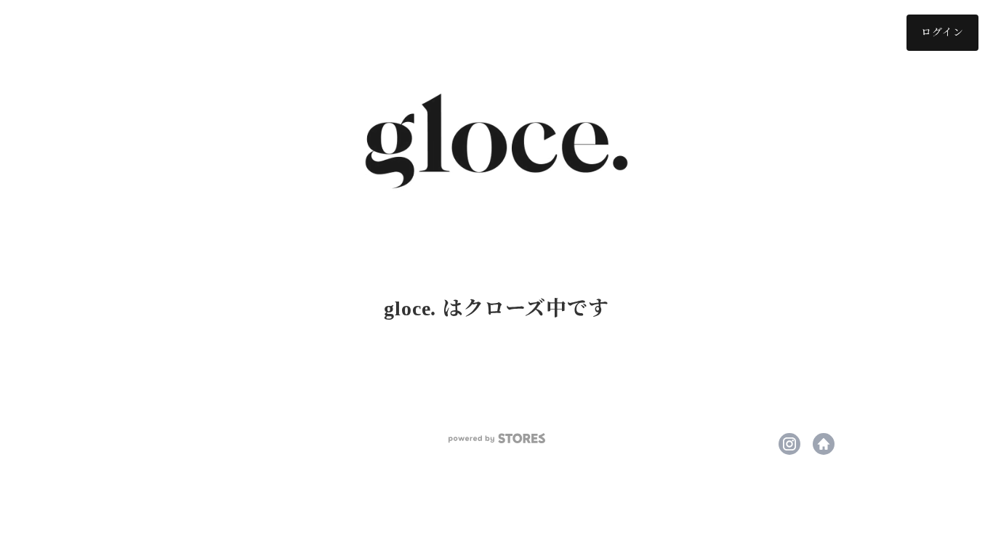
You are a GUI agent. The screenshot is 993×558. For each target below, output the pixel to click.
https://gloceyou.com (824, 444)
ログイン (942, 32)
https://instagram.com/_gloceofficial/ (789, 444)
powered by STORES (497, 438)
